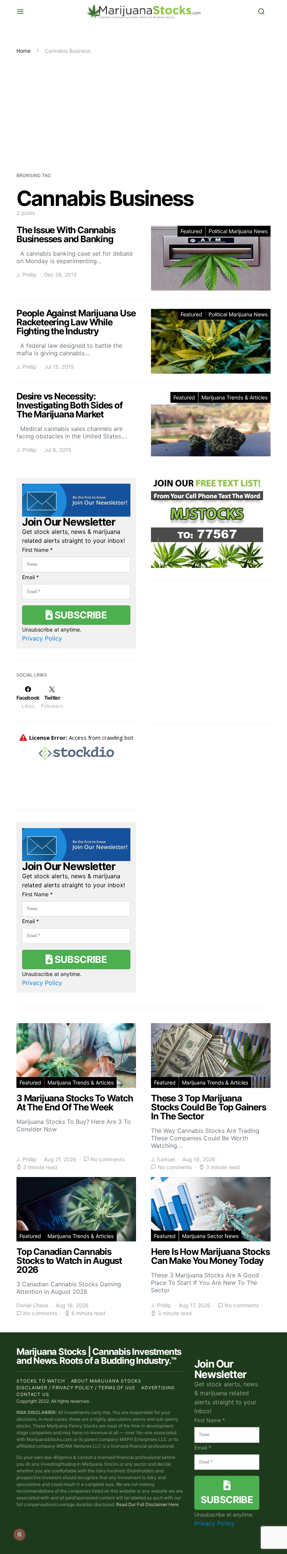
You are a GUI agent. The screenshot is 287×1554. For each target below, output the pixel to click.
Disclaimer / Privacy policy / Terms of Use (75, 1387)
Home (23, 51)
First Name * (37, 550)
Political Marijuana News (238, 231)
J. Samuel (163, 1159)
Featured (191, 231)
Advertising (158, 1387)
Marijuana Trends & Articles (234, 397)
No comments (107, 1159)
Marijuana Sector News (210, 1236)
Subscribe (79, 615)
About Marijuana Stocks (106, 1381)
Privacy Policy (42, 638)
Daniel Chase (32, 1305)
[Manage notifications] (19, 1535)
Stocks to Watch (40, 1381)
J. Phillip (26, 274)
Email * (30, 577)
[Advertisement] (143, 110)
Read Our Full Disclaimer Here (147, 1504)
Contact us (32, 1394)
